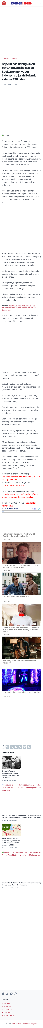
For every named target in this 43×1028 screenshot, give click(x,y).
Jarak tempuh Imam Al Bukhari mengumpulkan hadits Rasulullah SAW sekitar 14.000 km (11, 842)
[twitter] (12, 747)
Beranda (6, 1004)
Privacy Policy (8, 1016)
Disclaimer (7, 1012)
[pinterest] (24, 747)
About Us (7, 1007)
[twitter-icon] (7, 994)
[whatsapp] (16, 747)
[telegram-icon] (11, 994)
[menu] (4, 3)
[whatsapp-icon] (15, 994)
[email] (29, 747)
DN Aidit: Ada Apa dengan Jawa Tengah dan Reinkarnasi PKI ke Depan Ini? (10, 774)
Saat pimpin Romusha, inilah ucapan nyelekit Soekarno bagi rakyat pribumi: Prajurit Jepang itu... (19, 307)
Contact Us (7, 1010)
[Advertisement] (21, 31)
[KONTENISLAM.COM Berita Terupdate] (21, 3)
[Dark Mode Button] (40, 3)
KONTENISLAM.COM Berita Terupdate (24, 1024)
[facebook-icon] (3, 994)
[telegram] (20, 747)
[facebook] (7, 747)
